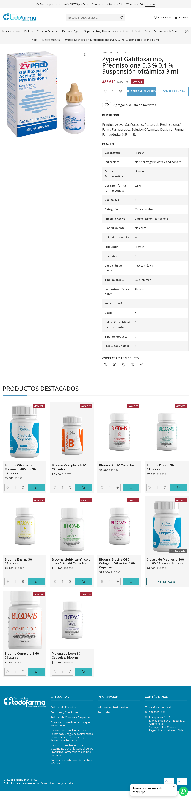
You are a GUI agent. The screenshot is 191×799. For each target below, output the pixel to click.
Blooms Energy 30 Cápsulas (18, 561)
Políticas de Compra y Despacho (70, 717)
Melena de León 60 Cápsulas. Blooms (66, 655)
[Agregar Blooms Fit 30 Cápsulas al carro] (131, 487)
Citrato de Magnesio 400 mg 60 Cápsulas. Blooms (165, 561)
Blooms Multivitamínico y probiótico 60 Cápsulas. (71, 561)
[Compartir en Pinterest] (132, 365)
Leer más (150, 4)
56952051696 (157, 712)
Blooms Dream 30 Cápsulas (160, 467)
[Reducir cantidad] (105, 91)
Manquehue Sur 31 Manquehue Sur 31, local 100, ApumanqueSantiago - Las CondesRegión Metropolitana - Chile (167, 723)
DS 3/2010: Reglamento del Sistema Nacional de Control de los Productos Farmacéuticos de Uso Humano (72, 750)
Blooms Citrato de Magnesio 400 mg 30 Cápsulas (20, 469)
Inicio (34, 39)
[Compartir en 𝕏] (114, 365)
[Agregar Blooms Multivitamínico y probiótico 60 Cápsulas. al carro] (83, 581)
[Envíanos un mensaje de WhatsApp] (183, 791)
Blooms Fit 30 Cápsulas (116, 465)
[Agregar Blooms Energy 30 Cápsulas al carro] (36, 581)
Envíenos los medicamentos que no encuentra (70, 724)
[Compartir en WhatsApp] (123, 365)
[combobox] (95, 17)
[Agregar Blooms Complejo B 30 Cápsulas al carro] (83, 487)
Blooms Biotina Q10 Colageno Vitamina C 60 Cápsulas (117, 563)
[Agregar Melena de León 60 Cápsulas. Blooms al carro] (83, 672)
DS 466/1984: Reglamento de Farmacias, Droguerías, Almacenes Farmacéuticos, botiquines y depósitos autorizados (72, 735)
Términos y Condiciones (65, 712)
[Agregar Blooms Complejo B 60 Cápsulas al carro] (36, 672)
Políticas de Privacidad (64, 707)
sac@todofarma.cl (160, 707)
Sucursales (104, 712)
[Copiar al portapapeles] (141, 365)
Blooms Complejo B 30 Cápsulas (69, 467)
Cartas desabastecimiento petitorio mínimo (72, 761)
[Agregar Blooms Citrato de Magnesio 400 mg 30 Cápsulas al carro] (36, 487)
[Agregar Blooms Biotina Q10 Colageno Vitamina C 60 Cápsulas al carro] (131, 581)
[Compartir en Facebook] (105, 365)
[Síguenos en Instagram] (187, 31)
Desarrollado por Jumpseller (57, 783)
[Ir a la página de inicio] (19, 17)
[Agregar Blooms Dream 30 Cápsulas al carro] (178, 487)
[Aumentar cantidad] (120, 91)
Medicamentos (51, 39)
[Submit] (122, 17)
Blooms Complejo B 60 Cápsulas (21, 655)
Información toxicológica (113, 707)
